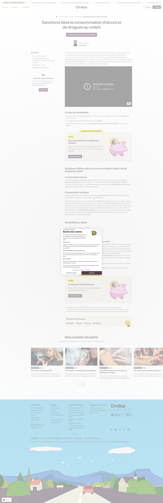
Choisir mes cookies (71, 273)
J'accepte (91, 273)
